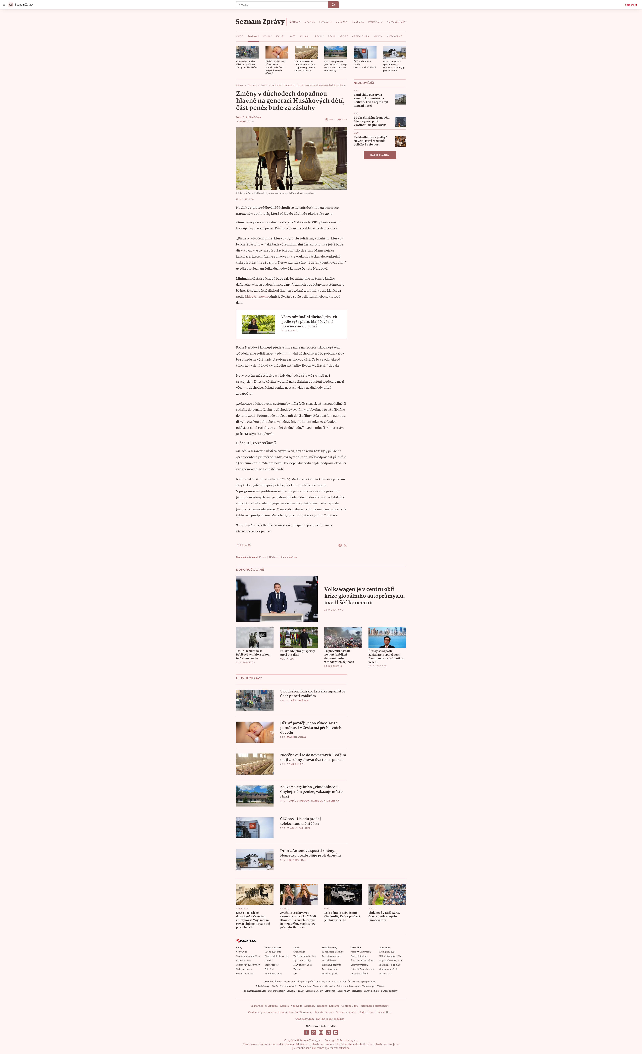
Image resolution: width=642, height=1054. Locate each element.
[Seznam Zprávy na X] (313, 1032)
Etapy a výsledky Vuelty (276, 956)
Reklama (334, 1006)
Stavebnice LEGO (295, 991)
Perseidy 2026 (323, 981)
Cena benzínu (339, 981)
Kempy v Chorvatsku (361, 952)
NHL (295, 973)
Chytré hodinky (371, 991)
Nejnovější (364, 82)
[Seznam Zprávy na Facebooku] (306, 1032)
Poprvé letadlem (359, 956)
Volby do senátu (244, 969)
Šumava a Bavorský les (362, 960)
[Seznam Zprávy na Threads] (328, 1032)
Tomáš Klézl (296, 764)
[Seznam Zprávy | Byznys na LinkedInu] (335, 1032)
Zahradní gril (368, 986)
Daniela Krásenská (325, 800)
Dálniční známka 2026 (390, 956)
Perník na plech (330, 973)
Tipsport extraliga (302, 960)
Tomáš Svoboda (298, 800)
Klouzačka (330, 986)
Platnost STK (385, 973)
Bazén (275, 986)
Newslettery (385, 1012)
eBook (332, 119)
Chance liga (299, 952)
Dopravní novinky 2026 (390, 960)
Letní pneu (330, 991)
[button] (247, 52)
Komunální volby (244, 973)
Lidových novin (256, 296)
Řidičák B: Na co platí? (390, 965)
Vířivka (380, 986)
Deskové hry (344, 991)
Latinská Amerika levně (362, 969)
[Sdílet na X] (345, 545)
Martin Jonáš (297, 737)
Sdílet (344, 119)
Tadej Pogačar (271, 965)
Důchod (273, 557)
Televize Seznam (324, 1012)
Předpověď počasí (305, 981)
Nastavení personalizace (330, 1019)
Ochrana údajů (349, 1006)
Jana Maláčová (289, 557)
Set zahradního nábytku (348, 986)
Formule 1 (298, 969)
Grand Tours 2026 (273, 973)
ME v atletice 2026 (302, 965)
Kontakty (309, 1006)
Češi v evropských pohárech (362, 981)
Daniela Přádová (248, 117)
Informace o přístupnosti (374, 1006)
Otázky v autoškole (388, 969)
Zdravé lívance (329, 960)
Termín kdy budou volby (248, 965)
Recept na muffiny (331, 956)
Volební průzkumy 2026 (248, 956)
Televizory (357, 991)
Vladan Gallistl (299, 828)
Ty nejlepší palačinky (332, 952)
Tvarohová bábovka (331, 965)
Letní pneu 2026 (387, 952)
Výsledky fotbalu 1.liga (304, 956)
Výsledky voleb (243, 960)
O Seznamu (271, 1006)
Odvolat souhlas (304, 1019)
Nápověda (296, 1006)
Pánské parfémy (389, 991)
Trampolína (305, 986)
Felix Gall (269, 969)
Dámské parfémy (314, 991)
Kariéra (284, 1006)
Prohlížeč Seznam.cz (301, 1012)
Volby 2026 (241, 952)
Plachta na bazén (288, 986)
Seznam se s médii (346, 1012)
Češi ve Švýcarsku (359, 965)
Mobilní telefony (276, 991)
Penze (262, 557)
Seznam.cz (631, 4)
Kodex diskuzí (367, 1012)
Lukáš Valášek (297, 700)
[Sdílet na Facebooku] (340, 545)
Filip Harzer (296, 860)
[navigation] (4, 4)
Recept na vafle (329, 969)
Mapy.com (289, 981)
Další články (380, 155)
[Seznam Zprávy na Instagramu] (321, 1032)
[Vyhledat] (333, 4)
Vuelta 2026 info (273, 952)
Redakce (322, 1006)
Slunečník (318, 986)
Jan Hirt (268, 960)
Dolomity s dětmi (359, 973)
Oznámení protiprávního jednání (267, 1012)
